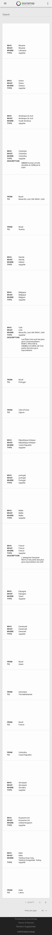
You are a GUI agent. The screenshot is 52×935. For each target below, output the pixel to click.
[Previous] (40, 902)
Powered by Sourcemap (26, 919)
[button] (41, 910)
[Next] (46, 902)
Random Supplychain (26, 926)
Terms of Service (26, 923)
